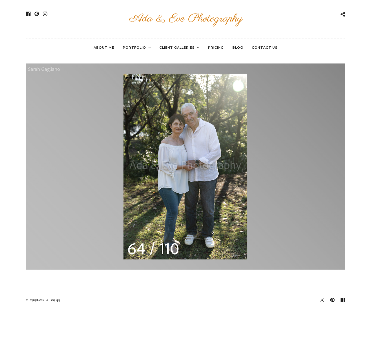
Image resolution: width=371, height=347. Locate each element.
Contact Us (265, 48)
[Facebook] (28, 14)
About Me (104, 48)
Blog (237, 48)
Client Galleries (177, 48)
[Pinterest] (36, 14)
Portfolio (134, 48)
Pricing (216, 48)
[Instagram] (45, 14)
